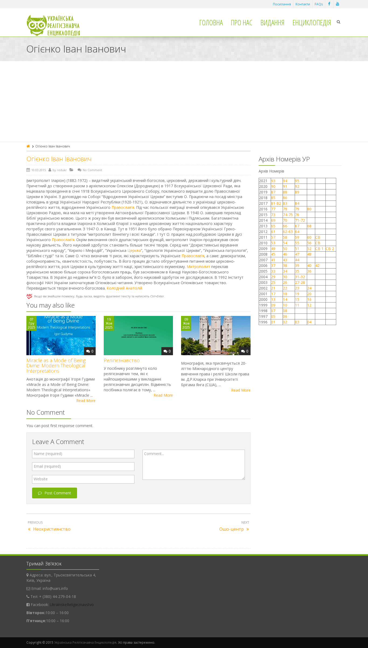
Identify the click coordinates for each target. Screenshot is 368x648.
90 (273, 186)
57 (273, 237)
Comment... (154, 453)
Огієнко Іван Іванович (59, 158)
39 (297, 265)
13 (273, 299)
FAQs (319, 4)
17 (273, 293)
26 (285, 282)
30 (285, 276)
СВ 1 (319, 248)
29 (273, 276)
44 (297, 259)
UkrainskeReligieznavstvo (72, 604)
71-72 (300, 220)
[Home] (28, 146)
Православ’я (123, 207)
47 (297, 254)
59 (297, 237)
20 (309, 293)
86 (285, 197)
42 (318, 265)
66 (285, 225)
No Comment (92, 170)
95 (297, 180)
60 (309, 237)
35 (297, 271)
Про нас (241, 22)
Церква (134, 250)
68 (309, 225)
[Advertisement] (184, 101)
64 (297, 231)
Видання (272, 22)
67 (297, 225)
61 (273, 231)
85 (273, 197)
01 (273, 322)
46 (285, 254)
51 (297, 248)
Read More (86, 400)
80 (309, 209)
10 (285, 305)
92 (297, 186)
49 (273, 248)
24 (309, 288)
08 (285, 310)
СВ (317, 237)
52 (309, 248)
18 (285, 293)
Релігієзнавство (122, 360)
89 (297, 192)
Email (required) (47, 466)
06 (285, 316)
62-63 (288, 231)
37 (273, 265)
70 (285, 220)
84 (297, 203)
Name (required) (48, 453)
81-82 (276, 203)
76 (297, 214)
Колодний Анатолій (124, 288)
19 (297, 293)
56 (309, 242)
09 (273, 305)
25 (273, 282)
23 (297, 288)
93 (273, 180)
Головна (211, 22)
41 (273, 259)
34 (285, 271)
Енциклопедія (312, 22)
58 (285, 237)
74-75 (288, 214)
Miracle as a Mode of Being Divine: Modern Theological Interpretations (56, 365)
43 (285, 259)
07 (273, 310)
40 (309, 265)
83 (285, 203)
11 (297, 305)
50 (285, 248)
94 (285, 180)
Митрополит (198, 266)
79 (297, 209)
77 (273, 209)
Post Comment (57, 492)
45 (273, 254)
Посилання (282, 4)
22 (285, 288)
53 (273, 242)
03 (297, 322)
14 (285, 299)
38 (285, 265)
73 (273, 214)
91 (285, 186)
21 (273, 288)
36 (309, 271)
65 (273, 225)
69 (273, 220)
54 (285, 242)
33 (273, 271)
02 (285, 322)
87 (273, 192)
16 (309, 299)
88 (285, 192)
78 (285, 209)
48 (309, 254)
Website (41, 478)
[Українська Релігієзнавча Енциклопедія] (57, 25)
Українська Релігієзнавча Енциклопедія (85, 642)
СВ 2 (330, 248)
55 (297, 242)
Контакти (303, 4)
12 (309, 305)
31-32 (300, 276)
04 (309, 322)
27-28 (300, 282)
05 (273, 316)
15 (297, 299)
